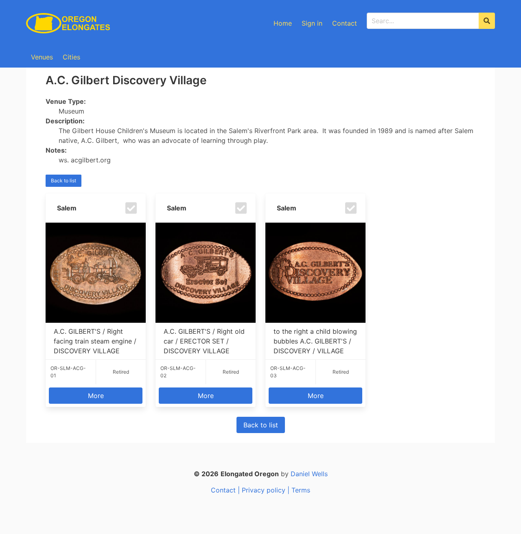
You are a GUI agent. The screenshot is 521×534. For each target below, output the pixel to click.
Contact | (226, 490)
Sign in (312, 23)
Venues (42, 57)
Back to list (63, 180)
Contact (344, 23)
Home (283, 23)
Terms (300, 490)
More (96, 396)
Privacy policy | (266, 490)
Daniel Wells (309, 474)
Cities (71, 57)
